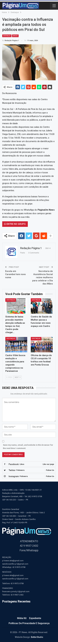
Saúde (15, 36)
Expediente (35, 618)
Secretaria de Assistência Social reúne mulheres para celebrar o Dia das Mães (42, 277)
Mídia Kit (21, 618)
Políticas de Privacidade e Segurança (29, 623)
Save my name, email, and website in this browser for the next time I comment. (28, 446)
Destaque (7, 36)
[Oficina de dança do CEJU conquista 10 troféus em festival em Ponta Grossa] (42, 344)
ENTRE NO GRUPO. (16, 224)
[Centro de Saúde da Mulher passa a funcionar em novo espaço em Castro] (42, 306)
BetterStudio (37, 637)
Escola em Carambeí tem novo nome (15, 274)
